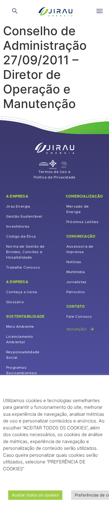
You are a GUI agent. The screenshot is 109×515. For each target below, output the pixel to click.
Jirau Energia (18, 206)
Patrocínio (75, 292)
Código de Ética (21, 236)
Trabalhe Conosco (23, 267)
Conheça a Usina (21, 292)
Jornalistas (76, 282)
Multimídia (75, 272)
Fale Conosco (79, 316)
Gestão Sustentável (24, 216)
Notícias (73, 262)
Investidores (17, 226)
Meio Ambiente (20, 326)
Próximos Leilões (82, 222)
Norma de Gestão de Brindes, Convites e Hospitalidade (25, 252)
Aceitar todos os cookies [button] (35, 495)
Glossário (15, 302)
